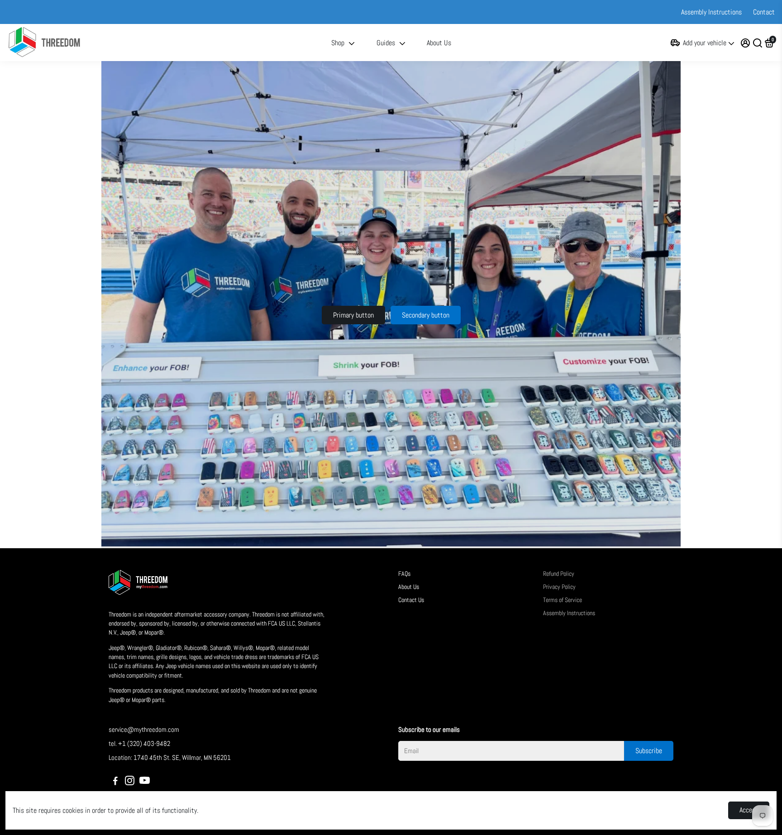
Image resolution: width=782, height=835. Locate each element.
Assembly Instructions (711, 12)
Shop (337, 42)
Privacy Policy (559, 587)
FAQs (404, 574)
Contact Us (411, 600)
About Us (439, 42)
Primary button (353, 315)
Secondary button (425, 315)
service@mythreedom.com (144, 729)
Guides (386, 42)
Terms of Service (562, 600)
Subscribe (648, 750)
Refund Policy (558, 574)
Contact (764, 12)
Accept (748, 810)
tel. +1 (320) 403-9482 (139, 743)
